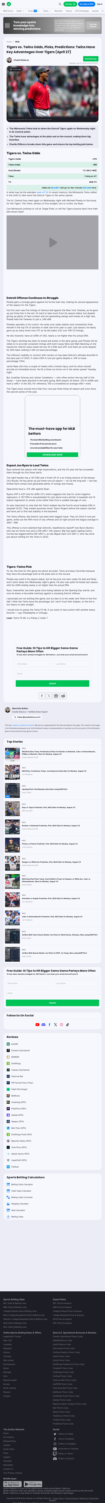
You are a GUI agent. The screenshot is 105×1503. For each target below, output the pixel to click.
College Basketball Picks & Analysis (68, 1315)
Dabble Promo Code (62, 1400)
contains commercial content (23, 725)
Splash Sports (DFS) (20, 1154)
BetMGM (15, 1057)
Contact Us (8, 1469)
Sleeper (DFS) (17, 1121)
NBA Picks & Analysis (62, 1307)
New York (7, 1340)
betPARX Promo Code (62, 1384)
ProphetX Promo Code (63, 1368)
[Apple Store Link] (12, 1484)
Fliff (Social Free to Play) (22, 1083)
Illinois (6, 1368)
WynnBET (54, 187)
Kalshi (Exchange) (19, 1089)
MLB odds (86, 187)
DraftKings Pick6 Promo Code (66, 1396)
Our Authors (8, 1437)
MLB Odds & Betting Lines (15, 1323)
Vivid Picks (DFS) (19, 1147)
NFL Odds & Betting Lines (14, 1303)
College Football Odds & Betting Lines (20, 1311)
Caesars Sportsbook (20, 1070)
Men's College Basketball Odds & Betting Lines (24, 1315)
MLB (17, 42)
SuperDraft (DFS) (19, 1160)
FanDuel (15, 1167)
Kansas (6, 1384)
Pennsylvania (9, 1364)
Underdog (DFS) (18, 1102)
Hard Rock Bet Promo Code (65, 1388)
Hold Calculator (18, 1210)
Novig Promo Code (61, 1360)
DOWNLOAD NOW (52, 454)
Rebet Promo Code (61, 1412)
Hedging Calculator (20, 1204)
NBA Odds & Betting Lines (15, 1307)
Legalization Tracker (12, 1336)
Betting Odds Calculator (22, 1184)
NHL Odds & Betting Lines (15, 1327)
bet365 (14, 1044)
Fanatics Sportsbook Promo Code (68, 1336)
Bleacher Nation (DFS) (21, 1141)
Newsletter (8, 1465)
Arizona (6, 1352)
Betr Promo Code (60, 1408)
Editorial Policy (9, 1441)
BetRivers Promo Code (63, 1392)
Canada (6, 1396)
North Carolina (9, 1388)
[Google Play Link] (33, 1484)
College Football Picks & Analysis (67, 1311)
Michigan (7, 1372)
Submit (52, 683)
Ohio (5, 1376)
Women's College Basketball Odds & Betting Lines (25, 1319)
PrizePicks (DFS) (18, 1108)
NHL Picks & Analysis (62, 1323)
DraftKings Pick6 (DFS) (21, 1134)
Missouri (7, 1392)
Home (9, 42)
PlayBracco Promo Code (64, 1416)
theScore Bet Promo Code (64, 1380)
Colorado (7, 1356)
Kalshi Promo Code (61, 1356)
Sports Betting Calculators (26, 1177)
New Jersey (8, 1360)
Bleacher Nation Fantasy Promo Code (69, 1404)
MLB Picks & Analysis (62, 1319)
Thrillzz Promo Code (62, 1420)
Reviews (12, 1037)
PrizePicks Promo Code (63, 1424)
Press (5, 1453)
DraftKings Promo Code (63, 1372)
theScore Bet (17, 1076)
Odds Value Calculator (21, 1191)
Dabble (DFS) (17, 1115)
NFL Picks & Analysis (62, 1303)
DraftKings (16, 1063)
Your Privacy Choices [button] (12, 1473)
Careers (6, 1445)
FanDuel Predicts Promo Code (66, 1352)
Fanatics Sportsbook (20, 1050)
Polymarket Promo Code (64, 1348)
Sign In (99, 4)
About (6, 1433)
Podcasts (7, 1461)
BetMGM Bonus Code (62, 1340)
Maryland (7, 1348)
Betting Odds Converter (22, 1197)
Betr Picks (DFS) (18, 1128)
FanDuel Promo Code (62, 1376)
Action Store (8, 1449)
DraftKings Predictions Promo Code (68, 1364)
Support (6, 1457)
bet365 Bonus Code (62, 1344)
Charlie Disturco (21, 60)
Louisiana (7, 1344)
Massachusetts (10, 1380)
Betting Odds (17, 1217)
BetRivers (15, 1096)
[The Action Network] (9, 4)
